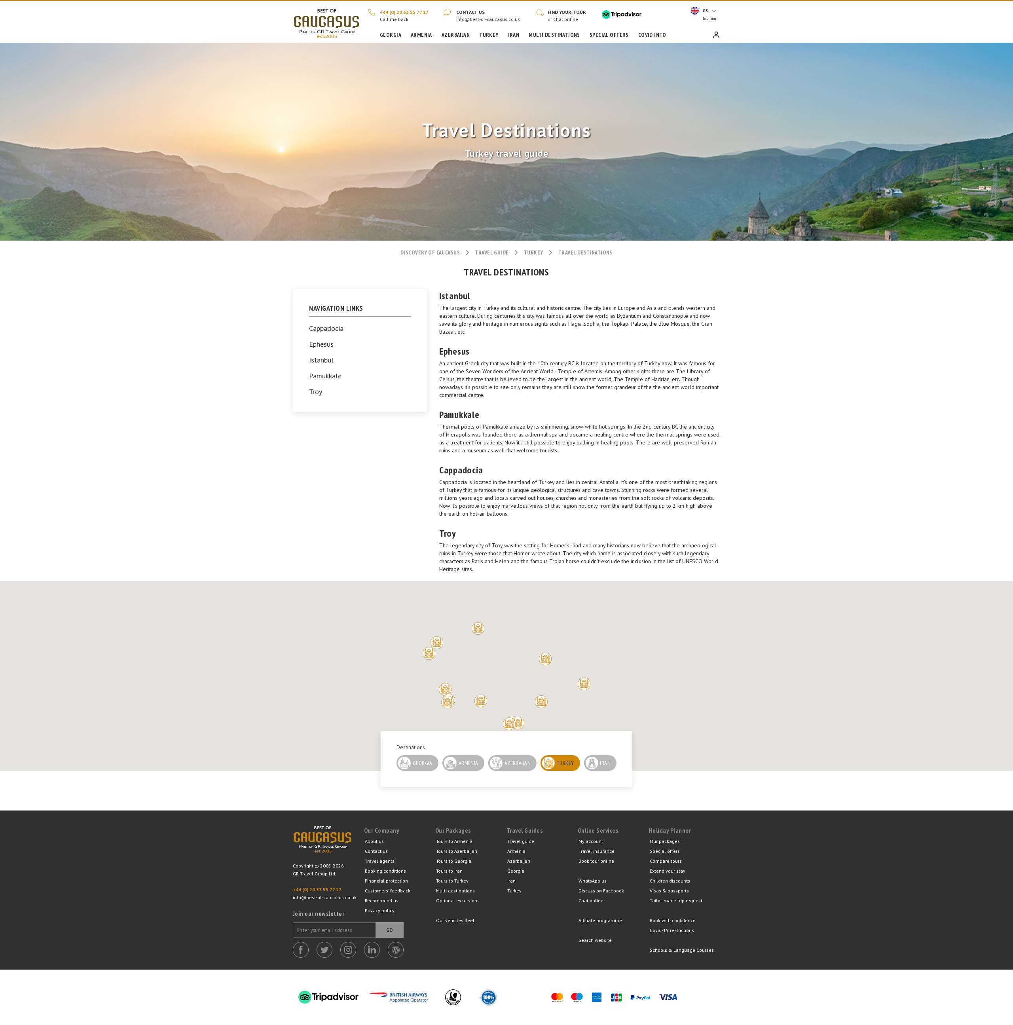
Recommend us (381, 901)
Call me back (394, 19)
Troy (315, 392)
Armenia (421, 34)
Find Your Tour (567, 12)
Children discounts (670, 881)
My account (591, 841)
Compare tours (666, 861)
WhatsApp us (593, 881)
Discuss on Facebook (601, 891)
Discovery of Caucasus (430, 252)
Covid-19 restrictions (672, 930)
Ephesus (321, 344)
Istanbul (321, 360)
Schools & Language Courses (682, 950)
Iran (514, 34)
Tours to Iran (449, 871)
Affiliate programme (600, 920)
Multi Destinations (554, 34)
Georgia (390, 34)
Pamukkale (325, 376)
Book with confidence (673, 920)
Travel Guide (491, 252)
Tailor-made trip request (676, 901)
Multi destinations (455, 891)
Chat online (591, 901)
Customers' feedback (387, 891)
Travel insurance (597, 851)
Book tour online (596, 861)
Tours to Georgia (453, 861)
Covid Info (652, 34)
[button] (478, 628)
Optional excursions (458, 901)
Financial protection (386, 881)
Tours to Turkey (452, 881)
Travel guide (520, 841)
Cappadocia (326, 328)
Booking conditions (385, 871)
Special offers (665, 851)
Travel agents (380, 861)
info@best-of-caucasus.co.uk (488, 19)
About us (374, 841)
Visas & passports (669, 891)
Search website (595, 940)
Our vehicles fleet (455, 920)
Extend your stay (667, 871)
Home (326, 22)
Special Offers (609, 34)
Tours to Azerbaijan (456, 851)
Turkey (489, 34)
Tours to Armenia (454, 841)
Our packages (665, 841)
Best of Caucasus (322, 844)
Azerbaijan (456, 34)
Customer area (716, 35)
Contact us (470, 12)
